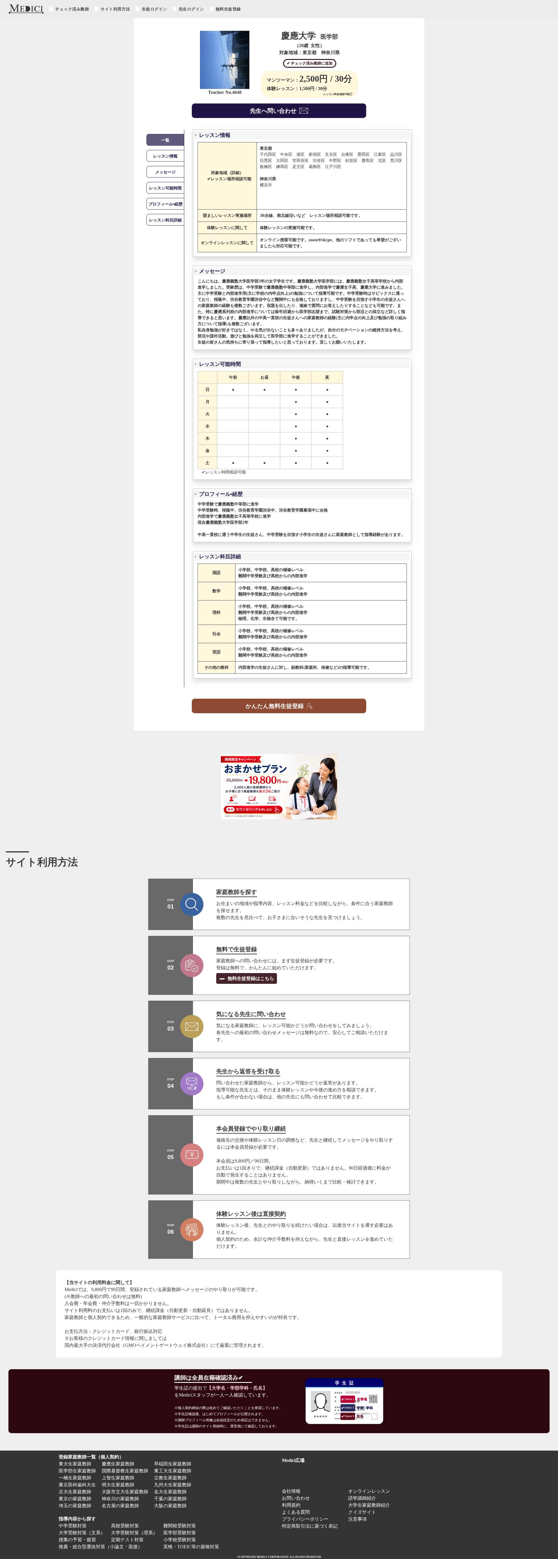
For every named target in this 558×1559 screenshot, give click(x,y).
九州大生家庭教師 (172, 1484)
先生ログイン (191, 9)
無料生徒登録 (228, 9)
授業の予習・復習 (77, 1539)
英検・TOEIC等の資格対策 (191, 1546)
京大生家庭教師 (75, 1491)
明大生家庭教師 (118, 1484)
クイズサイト (362, 1512)
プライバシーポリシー (305, 1519)
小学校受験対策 (179, 1539)
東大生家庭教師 (75, 1463)
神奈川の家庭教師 (120, 1498)
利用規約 (291, 1505)
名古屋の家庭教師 (120, 1505)
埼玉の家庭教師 (75, 1505)
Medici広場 (293, 1460)
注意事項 (357, 1519)
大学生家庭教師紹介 (369, 1505)
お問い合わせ (296, 1498)
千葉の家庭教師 (170, 1498)
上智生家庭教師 (118, 1477)
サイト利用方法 (115, 9)
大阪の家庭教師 (170, 1505)
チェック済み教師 (72, 9)
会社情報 (291, 1491)
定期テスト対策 (127, 1539)
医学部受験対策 (179, 1532)
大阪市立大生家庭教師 (125, 1491)
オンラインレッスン (369, 1491)
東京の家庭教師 (75, 1498)
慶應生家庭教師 (118, 1463)
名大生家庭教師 (170, 1491)
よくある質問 (296, 1512)
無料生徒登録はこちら (250, 978)
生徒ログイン (154, 9)
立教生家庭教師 (170, 1477)
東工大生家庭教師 (172, 1470)
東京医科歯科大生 (77, 1484)
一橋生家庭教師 (75, 1477)
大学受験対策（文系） (82, 1532)
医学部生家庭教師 (77, 1470)
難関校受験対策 (179, 1525)
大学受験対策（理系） (134, 1532)
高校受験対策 (125, 1525)
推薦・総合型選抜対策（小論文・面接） (100, 1546)
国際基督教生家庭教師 (125, 1470)
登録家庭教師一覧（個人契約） (91, 1456)
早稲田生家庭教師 (172, 1463)
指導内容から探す (77, 1518)
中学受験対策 (73, 1525)
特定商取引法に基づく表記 (312, 1526)
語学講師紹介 (362, 1498)
